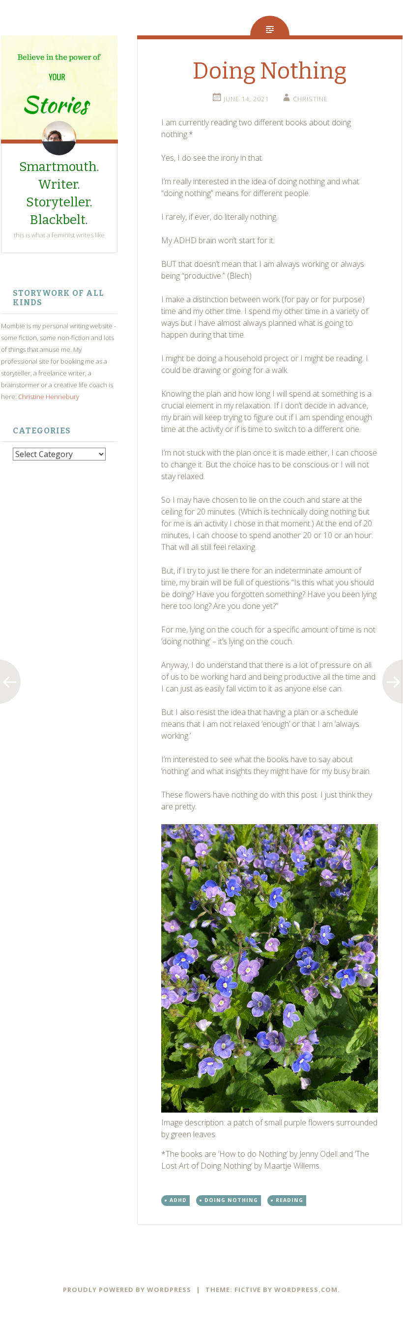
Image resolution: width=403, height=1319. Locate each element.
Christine (310, 98)
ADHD (178, 1200)
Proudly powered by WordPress (127, 1289)
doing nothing (231, 1200)
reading (289, 1200)
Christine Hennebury (48, 396)
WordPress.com (306, 1289)
